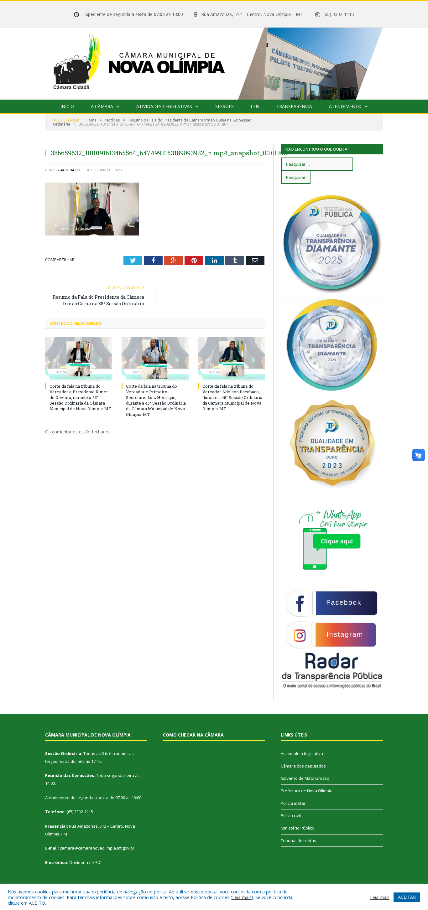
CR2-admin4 (63, 170)
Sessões (224, 106)
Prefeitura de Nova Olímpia (306, 791)
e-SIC (96, 862)
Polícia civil (291, 815)
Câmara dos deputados (303, 766)
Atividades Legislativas (164, 106)
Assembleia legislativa (302, 753)
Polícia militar (293, 803)
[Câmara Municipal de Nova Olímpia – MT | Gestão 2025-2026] (214, 62)
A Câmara (102, 106)
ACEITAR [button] (407, 897)
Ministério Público (297, 828)
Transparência (294, 106)
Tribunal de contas (298, 840)
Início (67, 106)
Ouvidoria (78, 862)
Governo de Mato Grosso (305, 778)
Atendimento (345, 106)
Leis (255, 106)
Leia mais (242, 897)
